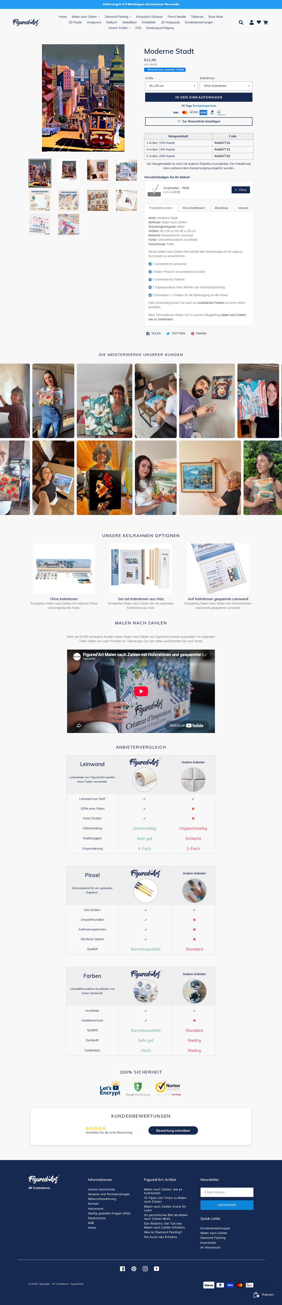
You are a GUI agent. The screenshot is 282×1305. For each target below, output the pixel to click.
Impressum (96, 1208)
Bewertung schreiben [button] (173, 1130)
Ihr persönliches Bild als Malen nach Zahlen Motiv (166, 1216)
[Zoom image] (83, 98)
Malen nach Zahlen (213, 1233)
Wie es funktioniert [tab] (193, 208)
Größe (149, 78)
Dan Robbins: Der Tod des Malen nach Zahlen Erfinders (164, 1225)
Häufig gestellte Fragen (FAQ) (109, 1213)
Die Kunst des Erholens (160, 1237)
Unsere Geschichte (101, 1189)
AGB (91, 1223)
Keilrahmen (207, 78)
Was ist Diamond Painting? (163, 1232)
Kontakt (93, 1203)
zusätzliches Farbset (211, 303)
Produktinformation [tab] (160, 208)
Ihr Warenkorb (210, 1247)
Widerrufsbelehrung (102, 1199)
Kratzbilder (208, 1242)
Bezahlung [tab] (221, 208)
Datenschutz (97, 1218)
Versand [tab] (243, 208)
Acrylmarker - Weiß (176, 188)
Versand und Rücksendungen (109, 1194)
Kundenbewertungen (215, 1228)
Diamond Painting (213, 1237)
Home (92, 1227)
